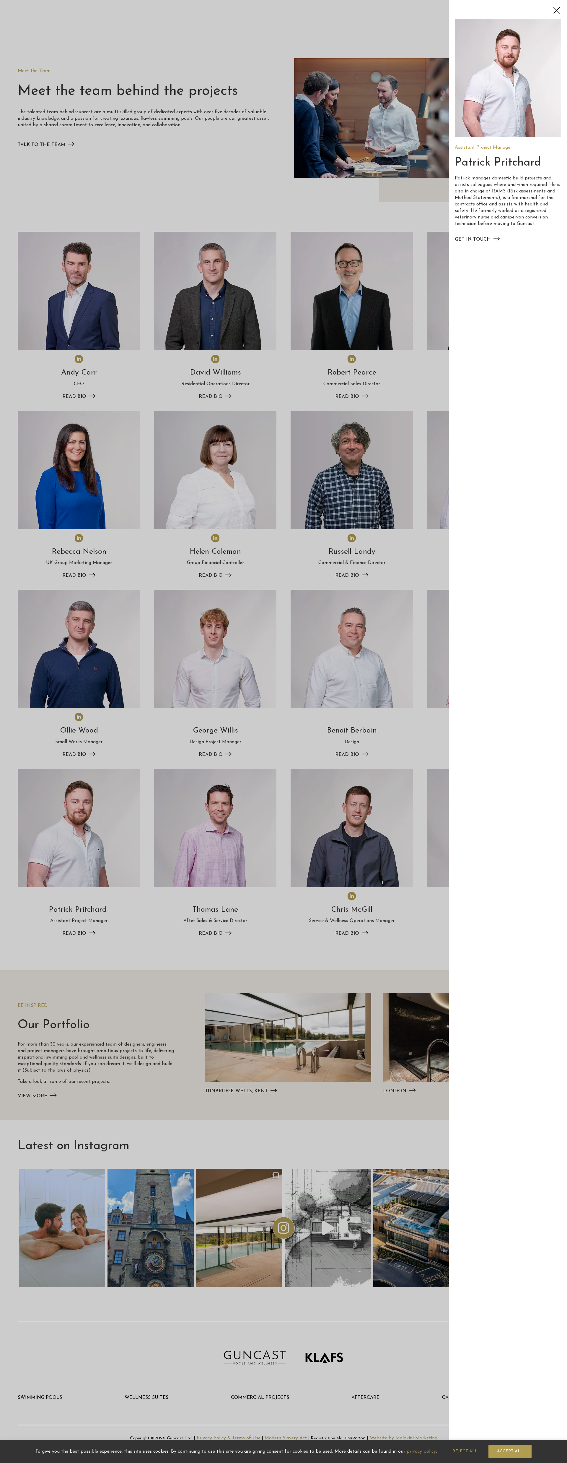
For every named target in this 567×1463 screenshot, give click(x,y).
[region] (283, 1451)
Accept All (510, 1451)
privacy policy (421, 1451)
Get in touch (473, 239)
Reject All (465, 1451)
